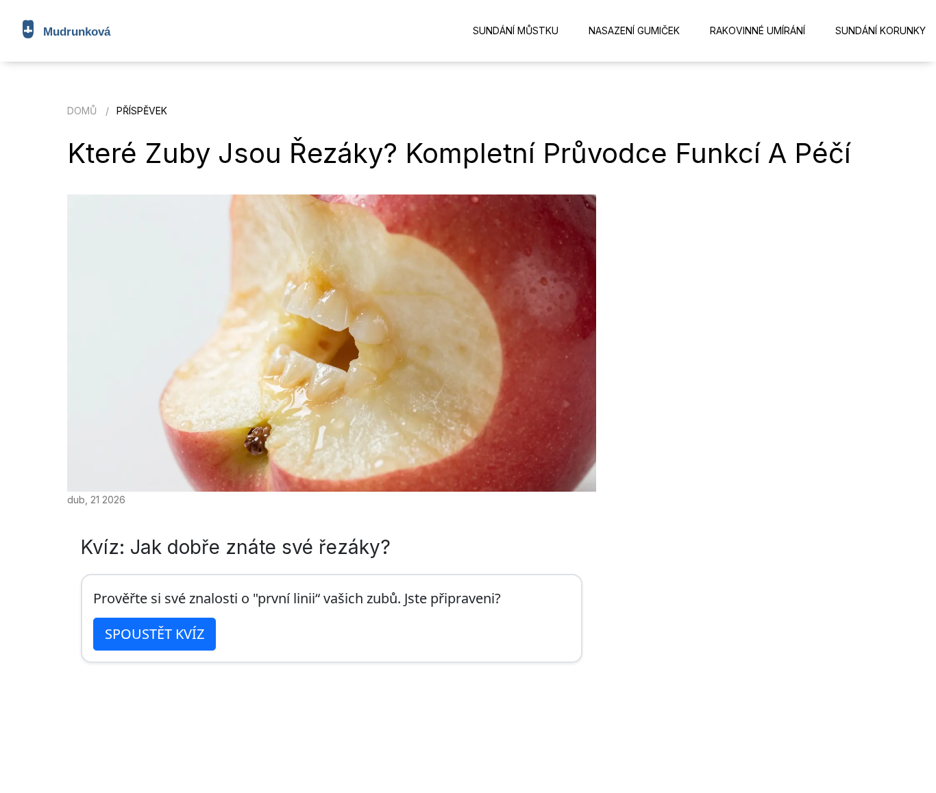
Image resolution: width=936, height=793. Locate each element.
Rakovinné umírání (757, 30)
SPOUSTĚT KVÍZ (154, 634)
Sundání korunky (880, 30)
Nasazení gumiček (634, 30)
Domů (82, 110)
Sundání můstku (515, 30)
